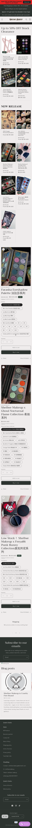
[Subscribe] (27, 657)
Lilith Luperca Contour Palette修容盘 (8, 233)
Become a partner (8, 734)
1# (18, 323)
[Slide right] (19, 633)
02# (10, 578)
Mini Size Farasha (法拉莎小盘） (12, 308)
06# (11, 581)
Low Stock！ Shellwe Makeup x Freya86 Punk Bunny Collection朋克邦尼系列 (8, 200)
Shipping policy (7, 745)
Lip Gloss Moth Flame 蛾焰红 (11, 567)
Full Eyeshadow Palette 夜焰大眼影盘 (13, 429)
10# (16, 330)
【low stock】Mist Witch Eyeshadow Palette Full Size (23, 58)
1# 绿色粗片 (18, 458)
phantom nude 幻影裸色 (9, 436)
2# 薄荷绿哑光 (7, 458)
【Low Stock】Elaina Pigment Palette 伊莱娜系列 (8, 91)
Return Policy (6, 741)
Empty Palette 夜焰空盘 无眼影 (11, 465)
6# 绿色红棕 (6, 455)
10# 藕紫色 (24, 447)
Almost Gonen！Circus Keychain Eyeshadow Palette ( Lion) (23, 91)
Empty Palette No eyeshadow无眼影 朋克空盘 (15, 585)
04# (27, 578)
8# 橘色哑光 (15, 451)
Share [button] (4, 358)
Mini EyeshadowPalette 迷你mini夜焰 (13, 433)
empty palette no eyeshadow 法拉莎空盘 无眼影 (16, 334)
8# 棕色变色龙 (17, 589)
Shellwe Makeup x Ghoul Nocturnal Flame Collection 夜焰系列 (8, 166)
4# (9, 326)
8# (4, 330)
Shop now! (26, 2)
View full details (24, 358)
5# (15, 326)
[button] (2, 19)
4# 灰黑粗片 (6, 462)
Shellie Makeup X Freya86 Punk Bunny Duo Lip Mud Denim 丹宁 (23, 166)
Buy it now (16, 352)
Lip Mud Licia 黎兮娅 (9, 312)
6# (21, 326)
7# (26, 326)
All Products (6, 730)
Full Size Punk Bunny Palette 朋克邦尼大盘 (15, 570)
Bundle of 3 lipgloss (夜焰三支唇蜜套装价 (14, 444)
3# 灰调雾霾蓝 (18, 455)
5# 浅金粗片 (17, 462)
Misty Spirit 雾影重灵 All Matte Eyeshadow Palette (23, 199)
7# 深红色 (5, 589)
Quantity (3, 338)
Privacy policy (7, 752)
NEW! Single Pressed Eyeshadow (8, 132)
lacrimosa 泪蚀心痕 (8, 440)
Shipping (3, 299)
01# (4, 578)
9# (9, 330)
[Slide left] (12, 633)
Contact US (6, 738)
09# (17, 581)
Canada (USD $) (15, 816)
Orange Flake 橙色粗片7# (10, 447)
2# (24, 323)
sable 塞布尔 (21, 440)
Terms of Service (7, 785)
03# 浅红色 (19, 578)
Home (4, 727)
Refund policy (7, 789)
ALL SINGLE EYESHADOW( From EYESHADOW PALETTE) (23, 133)
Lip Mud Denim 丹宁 (8, 563)
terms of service (7, 749)
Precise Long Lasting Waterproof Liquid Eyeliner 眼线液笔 (8, 58)
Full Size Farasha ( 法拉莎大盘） (12, 304)
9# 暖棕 (5, 451)
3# (3, 326)
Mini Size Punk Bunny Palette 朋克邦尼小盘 (15, 574)
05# (4, 581)
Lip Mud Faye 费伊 (8, 315)
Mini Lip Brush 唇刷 (8, 323)
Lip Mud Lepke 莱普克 (9, 319)
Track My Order (7, 756)
